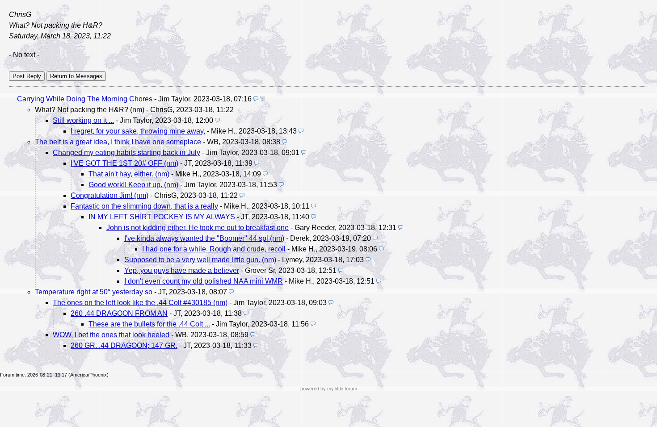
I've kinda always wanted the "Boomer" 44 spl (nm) (204, 238)
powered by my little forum (328, 388)
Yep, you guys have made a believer (181, 270)
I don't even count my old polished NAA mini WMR (203, 281)
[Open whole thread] (262, 99)
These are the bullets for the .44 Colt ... (149, 324)
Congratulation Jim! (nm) (109, 195)
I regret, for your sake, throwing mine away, (138, 131)
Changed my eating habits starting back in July (126, 152)
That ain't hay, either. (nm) (128, 174)
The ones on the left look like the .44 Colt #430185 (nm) (140, 302)
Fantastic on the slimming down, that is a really (144, 206)
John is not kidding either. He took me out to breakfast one (197, 227)
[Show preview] (255, 99)
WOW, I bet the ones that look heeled (111, 335)
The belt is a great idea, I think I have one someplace (118, 142)
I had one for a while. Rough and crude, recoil (214, 249)
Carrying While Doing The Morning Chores (84, 99)
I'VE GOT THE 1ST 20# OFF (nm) (124, 163)
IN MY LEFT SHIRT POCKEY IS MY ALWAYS (161, 217)
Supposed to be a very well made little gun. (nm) (200, 260)
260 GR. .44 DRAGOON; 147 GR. (124, 345)
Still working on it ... (83, 120)
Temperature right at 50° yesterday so (93, 292)
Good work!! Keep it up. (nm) (133, 184)
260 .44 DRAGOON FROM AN (119, 313)
